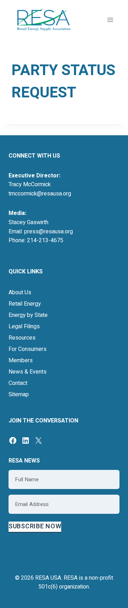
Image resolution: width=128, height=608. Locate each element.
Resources (22, 338)
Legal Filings (24, 326)
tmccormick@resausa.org (40, 193)
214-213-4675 (45, 240)
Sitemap (19, 394)
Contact (18, 383)
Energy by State (28, 315)
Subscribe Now (35, 526)
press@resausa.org (48, 231)
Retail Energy (25, 304)
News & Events (28, 372)
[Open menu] (110, 19)
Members (21, 360)
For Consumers (28, 349)
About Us (20, 292)
